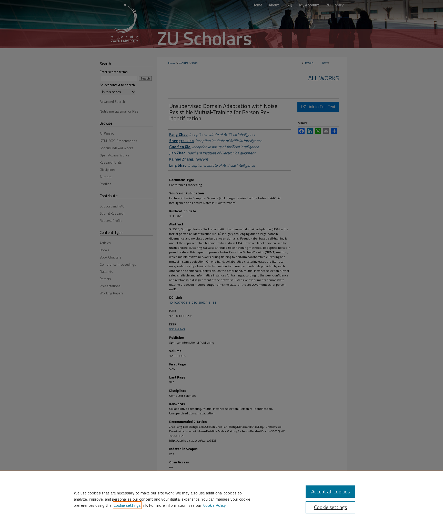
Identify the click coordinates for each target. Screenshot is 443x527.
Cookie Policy (214, 505)
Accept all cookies (330, 491)
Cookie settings (127, 505)
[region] (221, 499)
